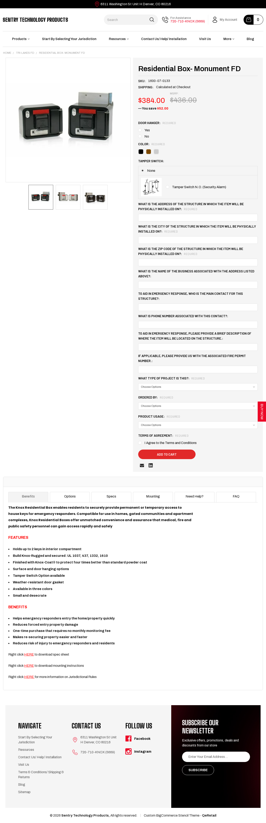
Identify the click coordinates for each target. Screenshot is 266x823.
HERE (29, 654)
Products (19, 39)
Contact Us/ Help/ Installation (164, 39)
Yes (147, 130)
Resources (117, 39)
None (151, 170)
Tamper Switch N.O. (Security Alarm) (199, 187)
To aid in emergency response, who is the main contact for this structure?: (190, 295)
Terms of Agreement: (163, 435)
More (227, 39)
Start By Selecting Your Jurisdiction (69, 39)
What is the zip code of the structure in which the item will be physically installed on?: (190, 251)
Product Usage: (159, 416)
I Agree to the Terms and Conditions (170, 443)
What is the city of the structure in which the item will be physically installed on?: (197, 228)
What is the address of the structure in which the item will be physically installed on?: (191, 206)
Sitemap (24, 792)
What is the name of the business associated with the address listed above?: (196, 273)
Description (20, 481)
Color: (151, 144)
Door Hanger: (157, 123)
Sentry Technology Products (35, 20)
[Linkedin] (150, 465)
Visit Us (205, 39)
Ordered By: (155, 397)
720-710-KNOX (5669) (187, 21)
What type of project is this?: (171, 378)
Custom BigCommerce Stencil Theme (172, 815)
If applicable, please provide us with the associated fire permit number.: (192, 358)
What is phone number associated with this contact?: (183, 316)
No (146, 136)
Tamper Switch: (151, 161)
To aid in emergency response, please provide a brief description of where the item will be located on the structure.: (194, 335)
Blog (250, 39)
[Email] (142, 465)
